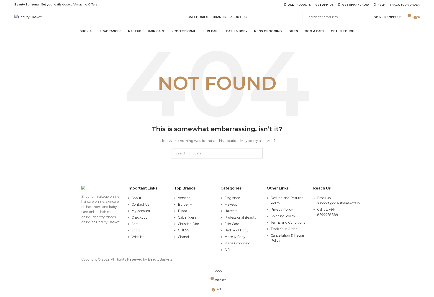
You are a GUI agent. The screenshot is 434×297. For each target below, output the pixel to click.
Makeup (230, 204)
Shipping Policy (283, 216)
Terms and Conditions (288, 222)
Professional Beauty (240, 217)
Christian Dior (188, 224)
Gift (227, 250)
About (136, 198)
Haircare (231, 211)
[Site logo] (28, 17)
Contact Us (140, 204)
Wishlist (137, 237)
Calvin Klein (187, 217)
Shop (135, 230)
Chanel (183, 237)
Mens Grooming (237, 243)
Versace (184, 198)
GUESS (183, 230)
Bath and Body (236, 230)
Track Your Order (284, 229)
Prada (182, 211)
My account (140, 211)
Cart (134, 224)
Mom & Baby (234, 237)
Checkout (139, 217)
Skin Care (231, 224)
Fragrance (232, 198)
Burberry (185, 204)
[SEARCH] (364, 17)
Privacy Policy (282, 209)
